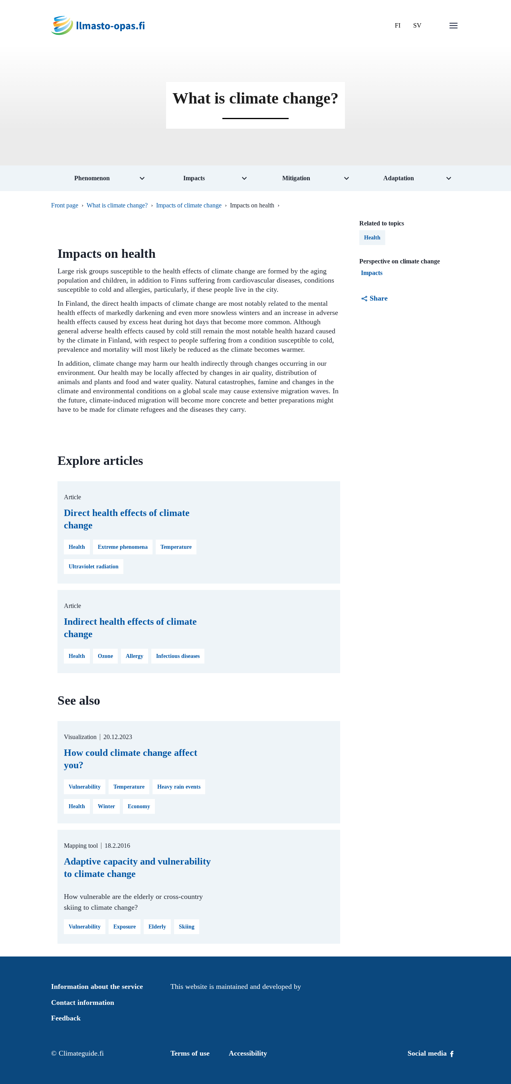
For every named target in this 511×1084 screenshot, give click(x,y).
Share (379, 298)
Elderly (157, 927)
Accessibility (248, 1053)
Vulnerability (85, 787)
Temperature (176, 547)
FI (397, 25)
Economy (139, 806)
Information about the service (97, 986)
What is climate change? (117, 205)
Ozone (105, 656)
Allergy (134, 656)
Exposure (124, 927)
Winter (106, 806)
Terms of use (190, 1053)
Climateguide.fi (81, 1053)
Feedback (66, 1018)
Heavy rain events (178, 787)
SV (417, 25)
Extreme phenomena (123, 547)
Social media (428, 1053)
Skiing (186, 927)
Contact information (82, 1002)
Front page (64, 205)
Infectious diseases (178, 656)
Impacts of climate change (189, 205)
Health (77, 547)
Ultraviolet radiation (94, 567)
